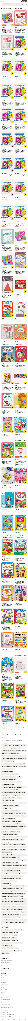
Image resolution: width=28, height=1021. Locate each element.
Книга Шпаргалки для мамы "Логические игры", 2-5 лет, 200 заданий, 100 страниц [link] (7, 388)
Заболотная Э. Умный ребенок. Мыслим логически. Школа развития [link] (7, 412)
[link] (14, 745)
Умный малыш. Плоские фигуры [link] (6, 296)
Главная (3, 1019)
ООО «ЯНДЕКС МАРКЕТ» (9, 1014)
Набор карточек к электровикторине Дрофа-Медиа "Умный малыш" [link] (20, 296)
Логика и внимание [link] (19, 604)
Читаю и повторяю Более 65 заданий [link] (20, 511)
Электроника (3, 982)
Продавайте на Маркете (6, 962)
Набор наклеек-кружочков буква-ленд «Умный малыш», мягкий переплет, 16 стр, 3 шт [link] (20, 436)
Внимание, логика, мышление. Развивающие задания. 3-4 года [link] (7, 511)
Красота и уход (4, 989)
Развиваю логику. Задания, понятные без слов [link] (20, 628)
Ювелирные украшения (5, 1004)
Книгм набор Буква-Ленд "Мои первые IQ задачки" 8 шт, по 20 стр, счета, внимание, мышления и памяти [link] (20, 651)
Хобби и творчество (5, 990)
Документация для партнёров (7, 964)
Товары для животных (5, 999)
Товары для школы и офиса (6, 996)
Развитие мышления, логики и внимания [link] (20, 487)
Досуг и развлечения (5, 975)
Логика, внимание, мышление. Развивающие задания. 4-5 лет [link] (20, 412)
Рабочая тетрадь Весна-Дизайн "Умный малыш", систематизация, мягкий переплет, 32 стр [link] (7, 248)
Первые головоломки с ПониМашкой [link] (6, 462)
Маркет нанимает (4, 1010)
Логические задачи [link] (6, 343)
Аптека (2, 987)
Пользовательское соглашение (7, 1007)
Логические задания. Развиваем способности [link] (6, 628)
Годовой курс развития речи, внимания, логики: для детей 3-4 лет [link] (20, 582)
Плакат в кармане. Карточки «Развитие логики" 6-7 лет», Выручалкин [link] (7, 487)
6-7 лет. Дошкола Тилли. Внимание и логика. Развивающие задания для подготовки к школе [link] (7, 702)
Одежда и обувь (4, 984)
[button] (26, 5)
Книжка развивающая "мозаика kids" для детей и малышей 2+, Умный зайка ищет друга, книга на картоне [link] (7, 651)
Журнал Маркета (4, 1012)
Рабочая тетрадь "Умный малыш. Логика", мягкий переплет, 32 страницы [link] (20, 30)
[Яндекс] (10, 1016)
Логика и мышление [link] (6, 581)
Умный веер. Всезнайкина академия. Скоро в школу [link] (20, 388)
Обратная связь (4, 1009)
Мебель (2, 977)
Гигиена (2, 980)
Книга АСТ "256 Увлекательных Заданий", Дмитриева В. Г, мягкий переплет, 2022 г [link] (7, 677)
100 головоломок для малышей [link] (6, 559)
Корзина (19, 1019)
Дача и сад (3, 992)
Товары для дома (4, 985)
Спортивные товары (5, 997)
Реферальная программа (6, 970)
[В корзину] (12, 24)
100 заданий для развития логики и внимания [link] (7, 320)
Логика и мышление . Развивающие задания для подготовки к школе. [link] (7, 725)
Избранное (14, 1019)
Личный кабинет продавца (6, 960)
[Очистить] (22, 4)
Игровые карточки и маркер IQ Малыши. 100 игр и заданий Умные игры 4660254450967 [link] (20, 702)
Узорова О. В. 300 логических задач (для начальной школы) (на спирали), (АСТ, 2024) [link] (19, 535)
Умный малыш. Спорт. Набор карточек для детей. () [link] (20, 462)
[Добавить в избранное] (12, 11)
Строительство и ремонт (6, 1001)
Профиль (25, 1019)
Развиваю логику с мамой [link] (20, 365)
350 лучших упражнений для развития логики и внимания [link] (7, 605)
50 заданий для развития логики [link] (20, 559)
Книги (2, 994)
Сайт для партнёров (5, 965)
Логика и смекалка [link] (5, 435)
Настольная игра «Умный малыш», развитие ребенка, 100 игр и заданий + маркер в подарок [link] (7, 30)
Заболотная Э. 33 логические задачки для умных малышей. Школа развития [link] (7, 535)
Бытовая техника (4, 979)
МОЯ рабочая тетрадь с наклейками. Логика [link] (19, 320)
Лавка (8, 1019)
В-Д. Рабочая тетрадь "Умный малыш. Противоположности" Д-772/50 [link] (19, 677)
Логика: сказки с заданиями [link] (7, 365)
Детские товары (4, 1002)
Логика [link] (16, 343)
